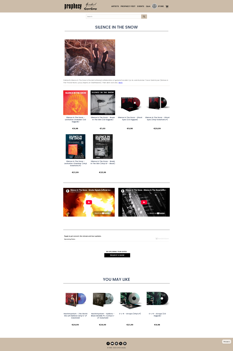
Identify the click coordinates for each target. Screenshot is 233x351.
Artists (115, 6)
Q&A (148, 6)
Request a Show (117, 255)
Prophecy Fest (128, 6)
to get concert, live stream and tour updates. (82, 236)
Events (140, 6)
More (121, 83)
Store (161, 6)
